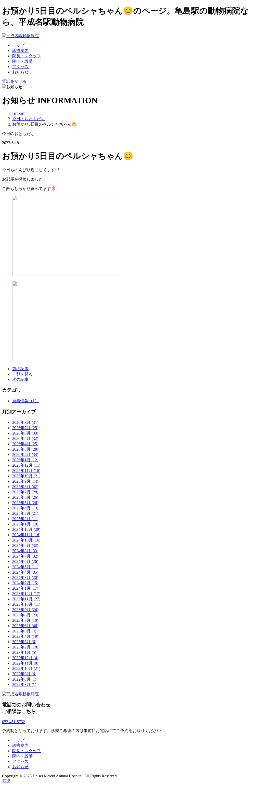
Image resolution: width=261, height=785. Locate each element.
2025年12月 (26, 465)
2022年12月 (25, 658)
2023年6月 (25, 626)
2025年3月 (25, 513)
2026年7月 (25, 428)
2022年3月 (24, 684)
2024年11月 (26, 535)
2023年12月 (26, 593)
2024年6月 (25, 561)
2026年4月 (25, 444)
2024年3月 (25, 577)
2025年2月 (25, 519)
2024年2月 (25, 583)
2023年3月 (24, 642)
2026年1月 (25, 460)
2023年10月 (26, 604)
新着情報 (25, 401)
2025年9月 (25, 481)
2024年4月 (25, 572)
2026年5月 (25, 438)
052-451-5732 (13, 722)
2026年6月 (25, 433)
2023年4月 (25, 636)
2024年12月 (26, 529)
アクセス (20, 66)
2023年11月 (26, 599)
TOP (6, 780)
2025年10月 (26, 476)
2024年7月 (25, 556)
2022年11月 (25, 663)
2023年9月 (25, 609)
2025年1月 (25, 524)
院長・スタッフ (26, 56)
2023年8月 (25, 615)
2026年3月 (25, 449)
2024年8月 (25, 551)
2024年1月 (25, 588)
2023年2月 (25, 647)
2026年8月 (25, 422)
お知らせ (20, 72)
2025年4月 (25, 508)
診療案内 (20, 50)
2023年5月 (24, 631)
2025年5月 (25, 502)
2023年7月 (25, 620)
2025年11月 (26, 470)
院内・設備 (22, 61)
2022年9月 (24, 674)
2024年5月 (25, 567)
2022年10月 (26, 668)
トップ (18, 45)
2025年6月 (25, 497)
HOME (18, 114)
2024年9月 (25, 545)
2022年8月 (24, 679)
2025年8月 (25, 486)
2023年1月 (24, 652)
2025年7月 (25, 492)
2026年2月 (25, 454)
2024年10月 (26, 540)
